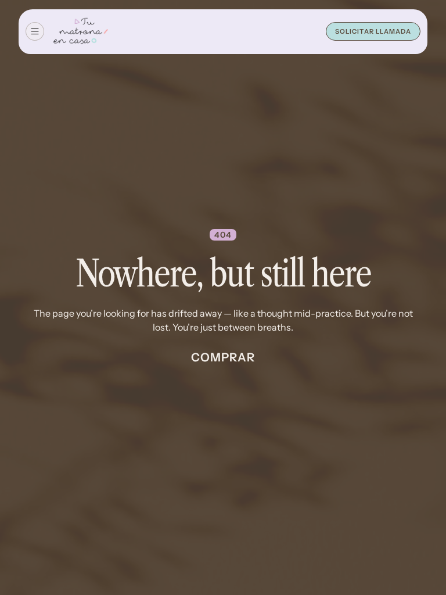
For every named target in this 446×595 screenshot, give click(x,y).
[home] (80, 31)
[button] (35, 31)
